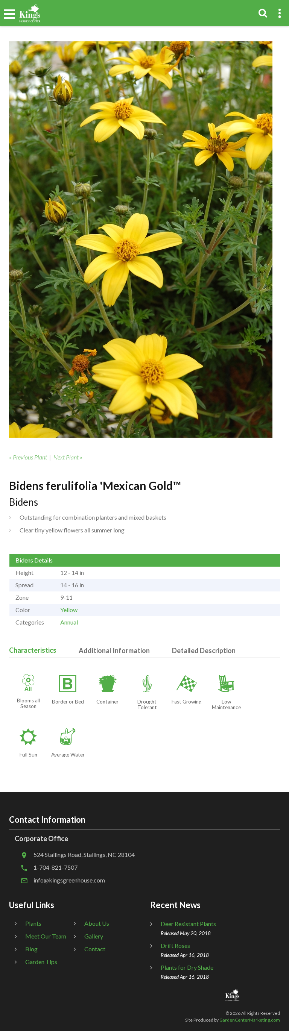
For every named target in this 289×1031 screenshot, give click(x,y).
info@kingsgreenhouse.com (69, 880)
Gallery (93, 936)
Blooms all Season (28, 703)
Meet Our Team (45, 936)
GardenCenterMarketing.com (249, 1020)
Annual (69, 622)
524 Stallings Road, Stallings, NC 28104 (84, 854)
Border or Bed (68, 702)
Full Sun (28, 755)
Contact (94, 948)
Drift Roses (175, 945)
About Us (96, 923)
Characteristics (32, 650)
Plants (33, 923)
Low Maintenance (226, 704)
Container (107, 702)
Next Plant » (67, 457)
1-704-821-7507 (55, 867)
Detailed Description (204, 650)
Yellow (69, 609)
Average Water (68, 755)
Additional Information (114, 650)
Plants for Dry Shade (187, 967)
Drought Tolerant (147, 704)
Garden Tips (41, 961)
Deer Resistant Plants (188, 923)
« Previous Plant (28, 457)
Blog (31, 948)
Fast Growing (186, 702)
